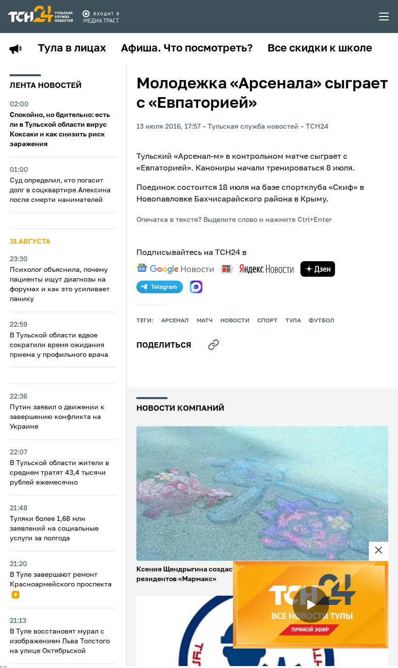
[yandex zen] (317, 269)
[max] (196, 287)
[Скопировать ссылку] (213, 344)
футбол (321, 321)
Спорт (267, 321)
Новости (234, 321)
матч (205, 321)
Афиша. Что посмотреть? (187, 48)
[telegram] (159, 287)
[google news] (175, 269)
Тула (293, 321)
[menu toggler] (384, 16)
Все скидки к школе (319, 48)
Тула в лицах (72, 48)
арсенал (175, 321)
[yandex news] (257, 269)
